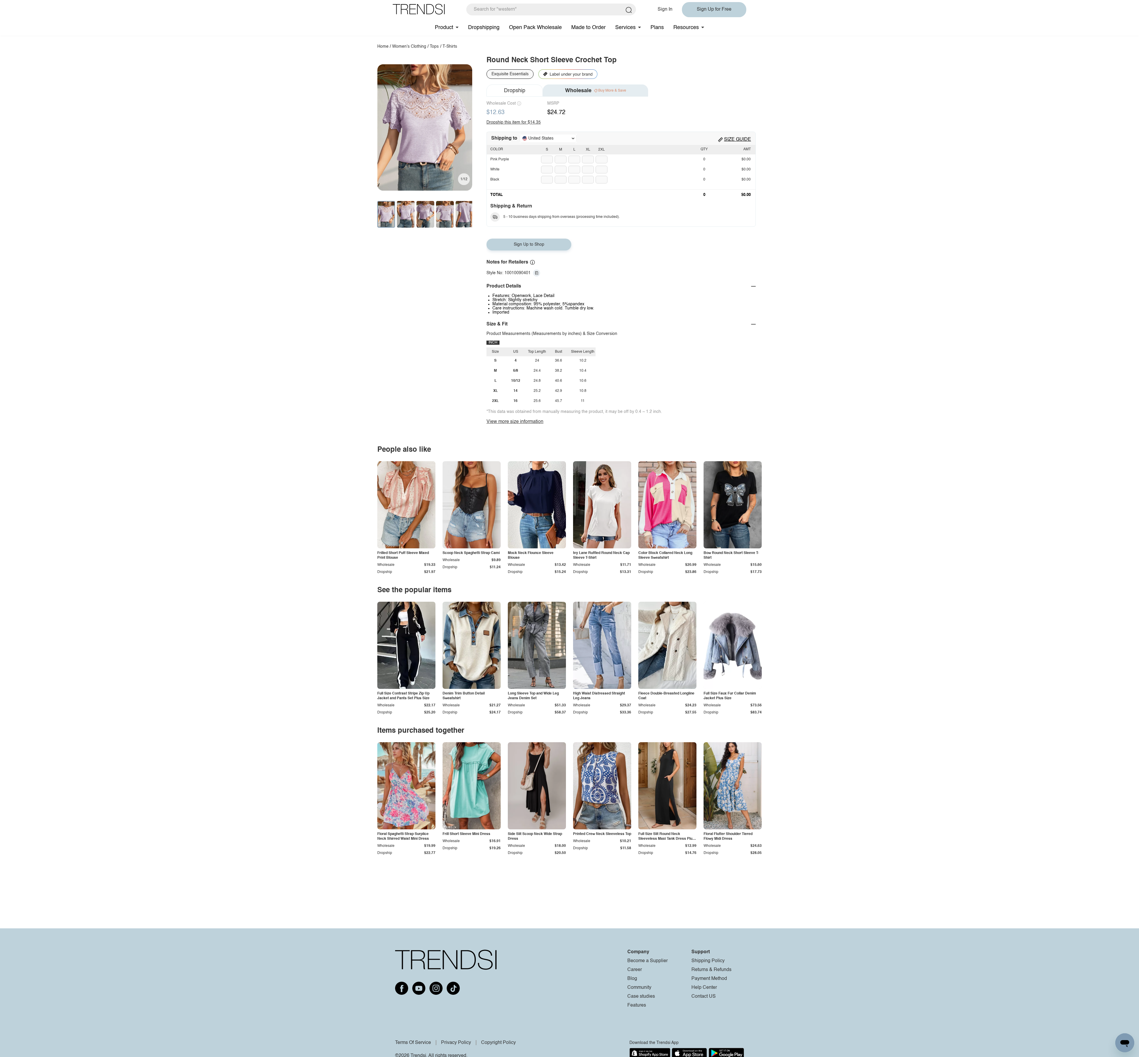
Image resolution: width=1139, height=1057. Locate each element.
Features (636, 1005)
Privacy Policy (456, 1042)
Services (625, 27)
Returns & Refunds (711, 969)
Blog (632, 978)
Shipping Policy (708, 961)
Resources (686, 27)
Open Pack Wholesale (535, 27)
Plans (657, 27)
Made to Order (588, 27)
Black (494, 179)
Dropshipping (483, 27)
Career (634, 969)
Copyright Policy (498, 1042)
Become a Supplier (647, 961)
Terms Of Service (413, 1042)
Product (444, 27)
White (494, 169)
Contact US (703, 996)
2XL (601, 149)
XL (588, 149)
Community (639, 987)
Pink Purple (499, 159)
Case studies (641, 996)
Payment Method (709, 978)
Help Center (704, 987)
